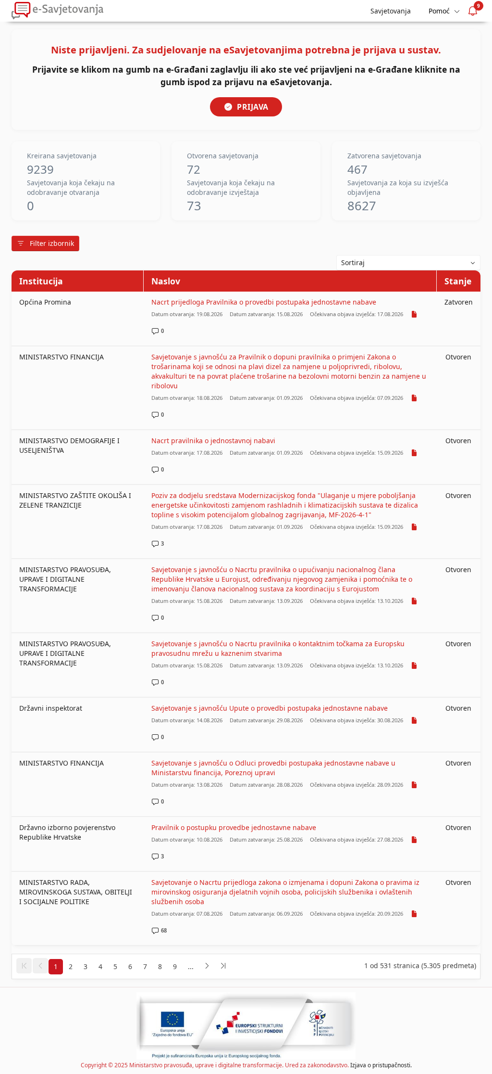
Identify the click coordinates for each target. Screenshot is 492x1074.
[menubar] (443, 11)
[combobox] (408, 262)
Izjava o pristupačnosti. (381, 1065)
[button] (24, 965)
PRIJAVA (253, 107)
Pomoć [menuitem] (439, 10)
